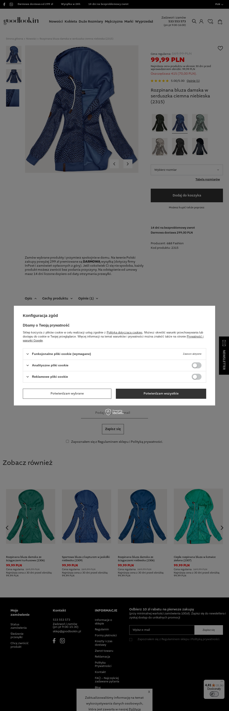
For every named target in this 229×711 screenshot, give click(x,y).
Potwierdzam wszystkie (161, 393)
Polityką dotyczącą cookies (124, 332)
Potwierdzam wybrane (67, 393)
